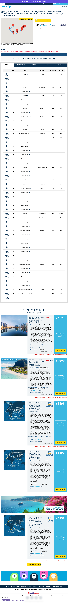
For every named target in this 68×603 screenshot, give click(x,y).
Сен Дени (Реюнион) (25, 188)
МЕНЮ (63, 6)
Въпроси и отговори (47, 3)
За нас (33, 3)
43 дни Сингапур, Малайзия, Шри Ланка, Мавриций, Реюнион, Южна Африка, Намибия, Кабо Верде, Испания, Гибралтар (36, 320)
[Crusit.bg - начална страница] (6, 6)
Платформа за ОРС (57, 586)
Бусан (25, 87)
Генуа (25, 298)
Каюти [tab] (47, 64)
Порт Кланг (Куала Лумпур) (25, 133)
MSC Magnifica (45, 25)
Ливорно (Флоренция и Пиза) (25, 293)
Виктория (25, 167)
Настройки (22, 600)
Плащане (29, 586)
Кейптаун (25, 213)
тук (7, 597)
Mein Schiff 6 (36, 347)
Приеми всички (5, 600)
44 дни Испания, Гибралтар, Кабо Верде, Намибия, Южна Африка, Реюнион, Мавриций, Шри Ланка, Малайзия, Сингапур (36, 362)
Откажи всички (14, 600)
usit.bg (7, 3)
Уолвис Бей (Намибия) (25, 230)
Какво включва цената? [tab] (21, 65)
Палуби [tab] (60, 64)
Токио (24, 74)
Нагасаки (25, 83)
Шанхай (25, 95)
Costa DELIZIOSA (37, 439)
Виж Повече (59, 350)
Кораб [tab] (34, 64)
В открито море (24, 78)
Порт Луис (25, 180)
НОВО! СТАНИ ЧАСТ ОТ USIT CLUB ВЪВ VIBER (34, 1)
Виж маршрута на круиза (26, 19)
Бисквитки (35, 586)
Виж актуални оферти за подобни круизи (32, 58)
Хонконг (25, 108)
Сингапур (25, 129)
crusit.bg (2, 3)
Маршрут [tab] (7, 64)
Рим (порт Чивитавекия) (24, 289)
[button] (21, 29)
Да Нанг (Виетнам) (25, 116)
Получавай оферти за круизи (61, 3)
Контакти (39, 3)
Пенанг (24, 137)
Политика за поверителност (45, 586)
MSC (50, 24)
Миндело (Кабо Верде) (25, 264)
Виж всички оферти (33, 564)
